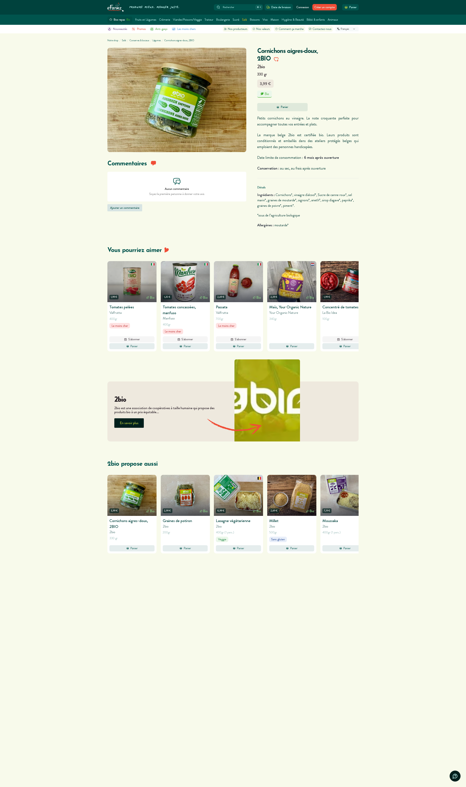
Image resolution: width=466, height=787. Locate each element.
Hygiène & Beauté (293, 20)
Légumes (157, 40)
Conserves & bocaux (139, 40)
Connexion (302, 7)
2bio (261, 66)
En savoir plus (129, 422)
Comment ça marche (291, 29)
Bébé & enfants (316, 20)
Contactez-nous (322, 29)
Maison (274, 20)
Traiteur (209, 20)
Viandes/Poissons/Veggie (187, 20)
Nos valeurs (263, 29)
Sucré (236, 20)
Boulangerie (223, 20)
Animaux (333, 20)
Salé (244, 20)
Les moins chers (186, 29)
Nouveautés (120, 29)
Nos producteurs (237, 29)
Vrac (265, 20)
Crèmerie (164, 20)
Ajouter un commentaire (124, 208)
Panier (284, 107)
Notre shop (112, 40)
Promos (141, 29)
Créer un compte (324, 7)
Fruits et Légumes (145, 20)
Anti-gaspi (161, 29)
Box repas (122, 20)
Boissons (255, 20)
